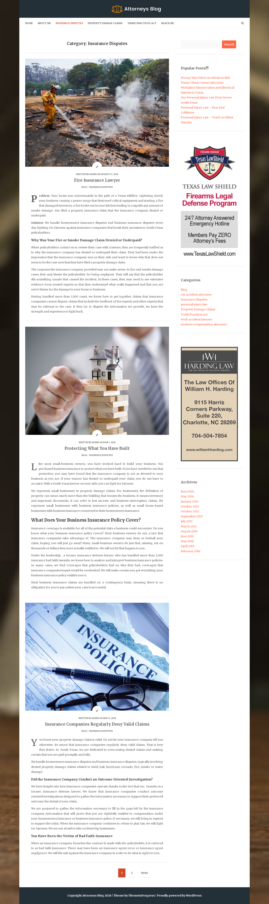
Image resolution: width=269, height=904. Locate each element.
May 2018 (187, 541)
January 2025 (190, 501)
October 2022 (190, 511)
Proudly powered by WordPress (179, 895)
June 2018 (187, 536)
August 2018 (189, 531)
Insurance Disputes (69, 23)
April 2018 (187, 546)
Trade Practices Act (142, 23)
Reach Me (167, 23)
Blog (84, 187)
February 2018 (190, 551)
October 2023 (190, 506)
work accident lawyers (196, 319)
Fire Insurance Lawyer (97, 180)
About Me (44, 23)
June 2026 (187, 491)
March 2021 (189, 526)
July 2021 (187, 521)
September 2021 (192, 516)
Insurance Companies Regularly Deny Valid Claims (97, 724)
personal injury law (194, 304)
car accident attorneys (196, 294)
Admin (93, 174)
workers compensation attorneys (204, 324)
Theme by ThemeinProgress (134, 895)
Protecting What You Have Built (97, 448)
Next (144, 873)
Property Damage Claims (105, 23)
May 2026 (187, 496)
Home (29, 23)
